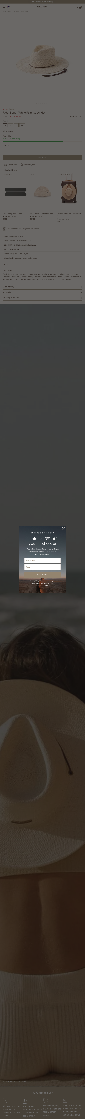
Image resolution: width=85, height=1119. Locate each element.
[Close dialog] (63, 528)
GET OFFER (42, 575)
